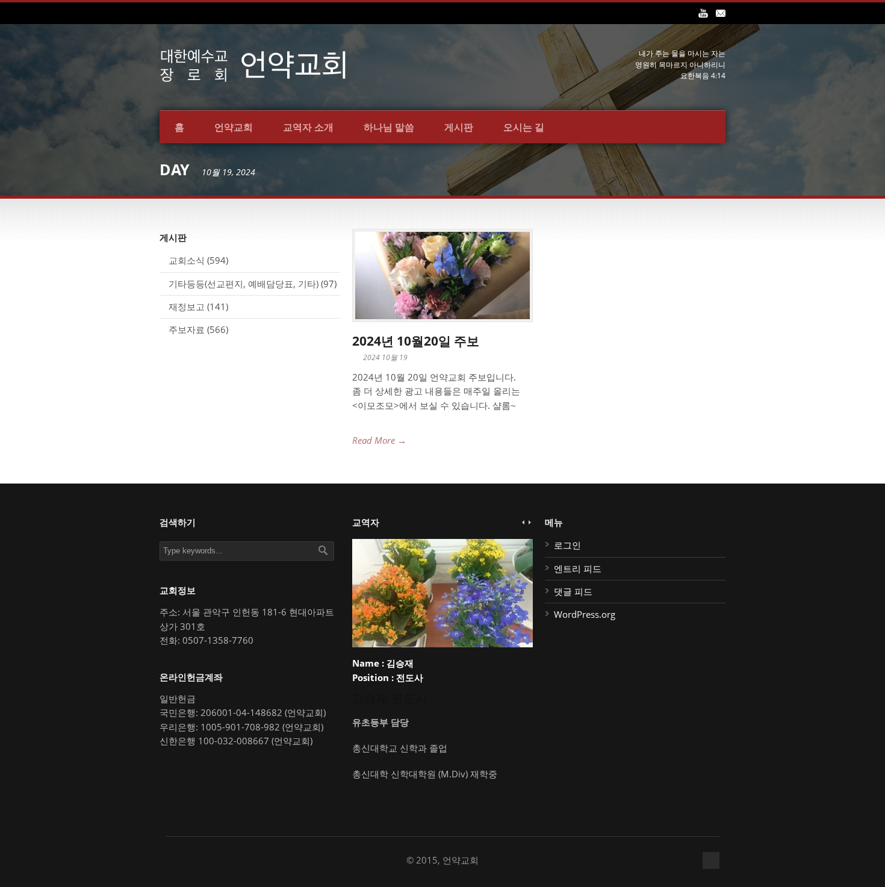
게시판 (458, 127)
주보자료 (187, 329)
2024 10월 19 (385, 357)
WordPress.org (584, 614)
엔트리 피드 (577, 568)
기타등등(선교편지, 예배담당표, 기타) (243, 284)
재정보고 (187, 306)
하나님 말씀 (389, 127)
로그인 (567, 545)
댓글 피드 (573, 591)
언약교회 (233, 127)
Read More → (379, 440)
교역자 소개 (308, 127)
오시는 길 (523, 127)
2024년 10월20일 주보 (415, 340)
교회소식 (187, 260)
